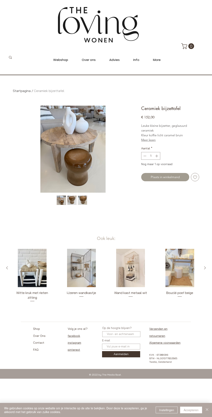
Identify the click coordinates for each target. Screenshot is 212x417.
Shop (36, 329)
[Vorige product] (7, 267)
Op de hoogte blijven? (117, 327)
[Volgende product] (204, 267)
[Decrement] (144, 156)
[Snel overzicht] (32, 268)
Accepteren (191, 410)
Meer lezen (148, 140)
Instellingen (166, 410)
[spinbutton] (150, 156)
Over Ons (39, 336)
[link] (188, 46)
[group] (106, 275)
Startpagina (22, 91)
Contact (38, 342)
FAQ (36, 350)
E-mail (106, 340)
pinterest (74, 350)
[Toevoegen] (195, 177)
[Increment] (157, 156)
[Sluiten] (207, 410)
